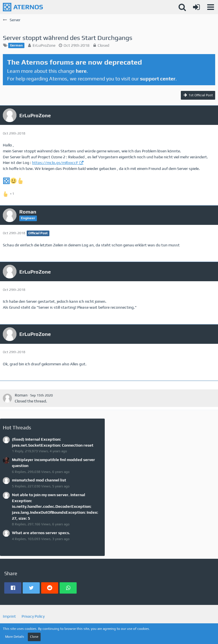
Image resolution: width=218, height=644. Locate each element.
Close (34, 637)
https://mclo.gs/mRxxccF (55, 162)
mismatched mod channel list (39, 480)
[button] (210, 7)
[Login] (196, 7)
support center (157, 79)
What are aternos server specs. (41, 532)
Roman (21, 395)
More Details (14, 637)
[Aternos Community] (23, 7)
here (81, 71)
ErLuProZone (44, 45)
